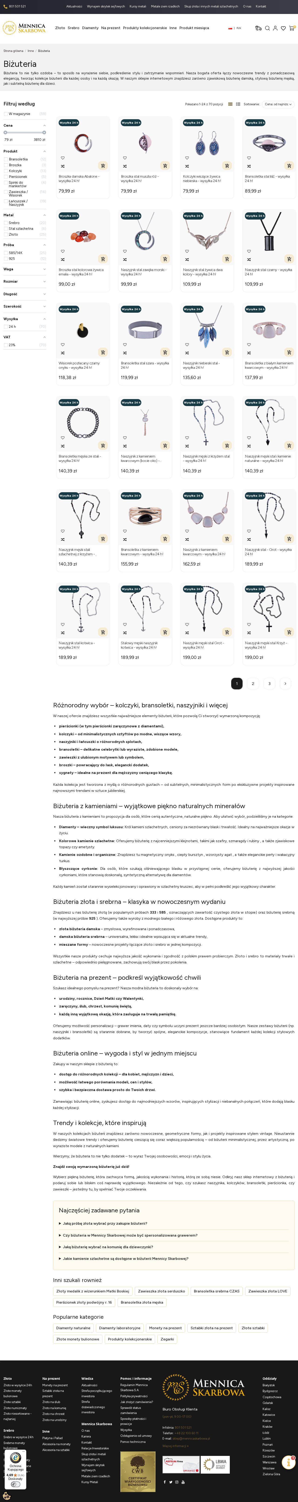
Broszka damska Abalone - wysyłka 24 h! (79, 178)
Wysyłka (126, 1430)
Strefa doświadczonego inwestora (93, 1407)
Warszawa (269, 1462)
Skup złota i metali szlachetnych (93, 1456)
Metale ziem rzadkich (165, 6)
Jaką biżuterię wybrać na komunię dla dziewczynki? (108, 1247)
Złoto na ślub (51, 1402)
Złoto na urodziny (54, 1420)
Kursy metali (138, 6)
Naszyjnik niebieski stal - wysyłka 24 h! (201, 365)
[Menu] (23, 1452)
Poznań (268, 1444)
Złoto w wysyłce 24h (17, 1385)
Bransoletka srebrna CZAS (217, 1291)
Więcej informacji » (176, 1446)
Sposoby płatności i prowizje (133, 1421)
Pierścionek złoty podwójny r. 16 (84, 1302)
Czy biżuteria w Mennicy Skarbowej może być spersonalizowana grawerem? (130, 1235)
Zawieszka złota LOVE (267, 1291)
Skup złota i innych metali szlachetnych (211, 6)
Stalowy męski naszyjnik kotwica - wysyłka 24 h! (139, 645)
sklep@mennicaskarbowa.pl (191, 1438)
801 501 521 (17, 6)
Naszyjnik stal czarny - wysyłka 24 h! (268, 272)
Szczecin (269, 1456)
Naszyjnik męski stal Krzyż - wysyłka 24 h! (266, 645)
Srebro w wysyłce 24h (18, 1437)
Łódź (266, 1432)
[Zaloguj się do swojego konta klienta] (275, 28)
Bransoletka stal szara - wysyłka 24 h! (145, 365)
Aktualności (74, 6)
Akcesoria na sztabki (56, 1450)
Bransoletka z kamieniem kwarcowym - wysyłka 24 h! (142, 551)
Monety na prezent (165, 1328)
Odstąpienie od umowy (136, 1436)
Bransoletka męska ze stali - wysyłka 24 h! (80, 458)
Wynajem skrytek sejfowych (106, 6)
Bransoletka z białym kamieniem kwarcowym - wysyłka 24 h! (269, 365)
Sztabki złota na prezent (212, 1328)
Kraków (267, 1426)
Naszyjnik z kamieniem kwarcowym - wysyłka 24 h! (204, 551)
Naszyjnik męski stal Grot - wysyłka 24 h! (203, 645)
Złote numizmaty (15, 1408)
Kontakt (261, 6)
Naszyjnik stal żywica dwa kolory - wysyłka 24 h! (203, 272)
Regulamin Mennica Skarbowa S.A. (134, 1387)
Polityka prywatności (134, 1396)
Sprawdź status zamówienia (130, 1410)
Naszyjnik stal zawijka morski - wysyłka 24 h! (144, 272)
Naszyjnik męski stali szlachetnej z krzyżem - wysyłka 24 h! (77, 551)
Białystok (269, 1385)
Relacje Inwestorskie (95, 1448)
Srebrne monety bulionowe (14, 1445)
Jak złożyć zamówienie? (136, 1402)
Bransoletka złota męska (142, 1302)
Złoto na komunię (54, 1408)
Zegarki (167, 1339)
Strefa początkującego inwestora (96, 1393)
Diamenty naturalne (73, 1328)
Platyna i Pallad (52, 1438)
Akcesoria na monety (56, 1444)
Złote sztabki (253, 1328)
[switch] (15, 1484)
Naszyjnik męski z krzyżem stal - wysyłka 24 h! (206, 458)
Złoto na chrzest (53, 1414)
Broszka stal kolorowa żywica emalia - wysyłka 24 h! (81, 272)
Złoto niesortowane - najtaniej (17, 1416)
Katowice (269, 1415)
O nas (247, 6)
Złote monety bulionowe (77, 1339)
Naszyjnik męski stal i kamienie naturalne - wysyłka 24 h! (268, 458)
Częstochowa (272, 1397)
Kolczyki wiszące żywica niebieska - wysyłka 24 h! (202, 178)
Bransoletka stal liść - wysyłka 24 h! (267, 178)
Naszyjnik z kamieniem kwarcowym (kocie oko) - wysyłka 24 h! (140, 458)
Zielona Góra (271, 1474)
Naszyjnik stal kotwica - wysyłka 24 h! (77, 645)
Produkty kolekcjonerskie (130, 1339)
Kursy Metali (89, 1482)
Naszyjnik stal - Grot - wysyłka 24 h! (268, 551)
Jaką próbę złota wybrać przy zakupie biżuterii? (105, 1223)
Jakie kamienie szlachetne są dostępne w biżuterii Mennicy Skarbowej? (125, 1258)
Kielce (267, 1421)
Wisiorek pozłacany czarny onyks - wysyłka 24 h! (79, 365)
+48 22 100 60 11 (186, 1433)
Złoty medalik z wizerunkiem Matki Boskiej (92, 1291)
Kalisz (267, 1409)
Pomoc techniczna (133, 1442)
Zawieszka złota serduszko (161, 1291)
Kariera (86, 1436)
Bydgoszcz (270, 1391)
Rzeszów (269, 1450)
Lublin (267, 1438)
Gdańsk (268, 1403)
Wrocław (268, 1468)
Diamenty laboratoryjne (119, 1328)
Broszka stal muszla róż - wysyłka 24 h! (140, 178)
